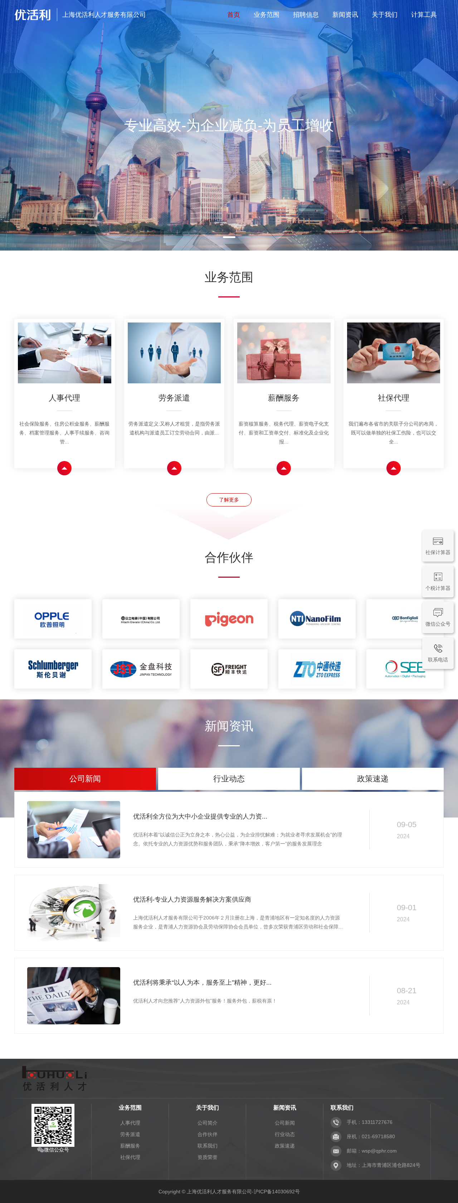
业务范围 (266, 14)
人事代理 (130, 1123)
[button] (214, 237)
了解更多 (229, 500)
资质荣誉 (208, 1157)
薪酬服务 (130, 1146)
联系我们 (208, 1146)
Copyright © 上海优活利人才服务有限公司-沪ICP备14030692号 (229, 1191)
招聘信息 (306, 14)
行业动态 (285, 1134)
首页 (233, 14)
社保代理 (130, 1157)
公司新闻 (285, 1123)
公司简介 (208, 1123)
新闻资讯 (345, 14)
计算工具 (424, 14)
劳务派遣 (130, 1134)
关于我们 (385, 14)
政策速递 (285, 1146)
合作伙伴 (208, 1134)
